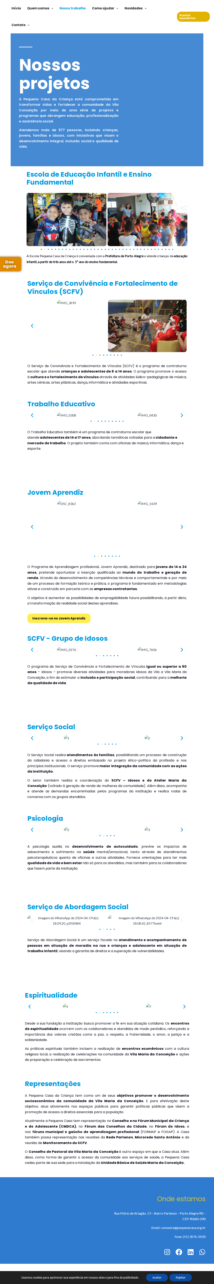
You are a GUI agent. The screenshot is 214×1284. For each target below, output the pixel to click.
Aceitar (157, 1277)
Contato (18, 25)
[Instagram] (167, 1252)
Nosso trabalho (73, 8)
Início (16, 8)
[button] (31, 216)
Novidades (134, 8)
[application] (51, 8)
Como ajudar (103, 8)
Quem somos (38, 8)
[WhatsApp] (202, 1252)
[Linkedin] (190, 1252)
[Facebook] (179, 1252)
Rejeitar (181, 1277)
